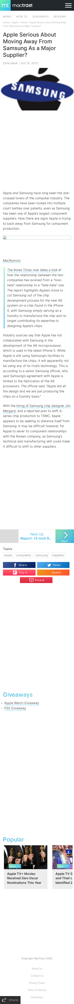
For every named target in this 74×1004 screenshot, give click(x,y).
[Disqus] (37, 636)
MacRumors (11, 260)
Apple (15, 22)
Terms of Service (37, 990)
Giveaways (37, 997)
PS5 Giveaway (15, 708)
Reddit (56, 572)
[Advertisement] (37, 150)
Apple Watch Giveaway (21, 703)
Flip (21, 571)
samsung (42, 555)
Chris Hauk (10, 63)
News (24, 22)
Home (6, 22)
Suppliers (58, 555)
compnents (23, 555)
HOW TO (22, 16)
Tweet (57, 565)
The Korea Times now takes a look (32, 270)
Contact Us (37, 975)
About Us (37, 968)
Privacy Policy (37, 982)
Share (23, 565)
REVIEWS (60, 16)
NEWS (7, 16)
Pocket (40, 580)
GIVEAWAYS (41, 16)
